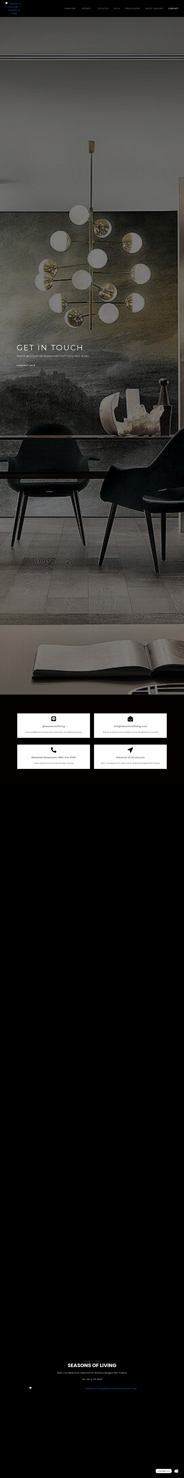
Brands (86, 8)
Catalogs (103, 8)
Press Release (132, 8)
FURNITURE (69, 8)
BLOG (117, 8)
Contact (173, 8)
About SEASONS (154, 8)
